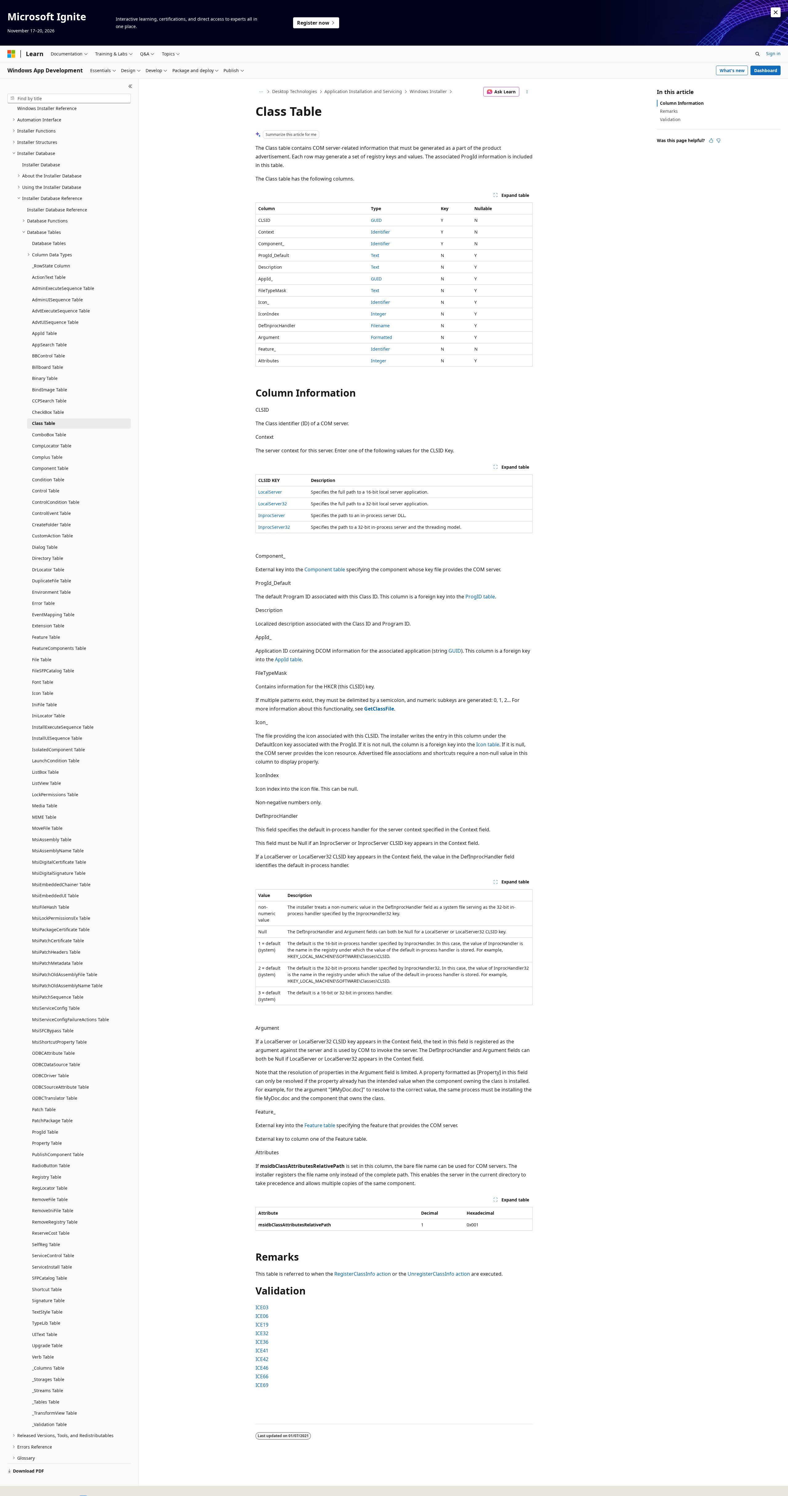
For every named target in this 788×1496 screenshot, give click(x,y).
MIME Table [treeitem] (44, 817)
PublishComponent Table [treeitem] (58, 1154)
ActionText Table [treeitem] (49, 277)
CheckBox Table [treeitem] (48, 412)
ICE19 (261, 1324)
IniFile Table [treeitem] (44, 704)
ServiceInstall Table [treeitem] (52, 1267)
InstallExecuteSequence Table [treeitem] (63, 727)
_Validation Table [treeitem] (49, 1424)
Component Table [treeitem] (50, 468)
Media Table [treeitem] (44, 806)
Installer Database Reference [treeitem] (57, 210)
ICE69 (261, 1385)
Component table (324, 569)
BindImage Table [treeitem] (49, 390)
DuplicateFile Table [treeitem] (51, 581)
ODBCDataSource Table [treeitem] (56, 1064)
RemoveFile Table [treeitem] (50, 1199)
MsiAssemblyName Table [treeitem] (58, 851)
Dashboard (765, 70)
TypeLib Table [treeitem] (46, 1323)
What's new (732, 70)
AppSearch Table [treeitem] (49, 345)
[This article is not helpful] (718, 140)
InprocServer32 (274, 527)
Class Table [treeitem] (43, 423)
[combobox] (69, 99)
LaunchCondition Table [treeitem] (55, 761)
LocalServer (270, 492)
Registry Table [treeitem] (46, 1177)
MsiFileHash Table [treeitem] (50, 907)
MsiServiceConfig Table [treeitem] (56, 1008)
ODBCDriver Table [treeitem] (50, 1075)
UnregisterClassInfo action (439, 1273)
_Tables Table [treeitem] (45, 1402)
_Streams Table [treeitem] (47, 1390)
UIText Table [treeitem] (44, 1334)
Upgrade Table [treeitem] (47, 1345)
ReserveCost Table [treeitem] (51, 1233)
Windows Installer (428, 91)
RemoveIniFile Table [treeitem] (52, 1210)
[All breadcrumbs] (260, 92)
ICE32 (261, 1333)
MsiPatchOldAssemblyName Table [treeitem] (67, 986)
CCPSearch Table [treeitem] (49, 401)
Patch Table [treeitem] (44, 1109)
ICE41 (261, 1350)
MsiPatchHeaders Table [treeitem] (56, 952)
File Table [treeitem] (41, 659)
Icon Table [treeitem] (42, 693)
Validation (670, 119)
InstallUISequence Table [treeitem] (57, 738)
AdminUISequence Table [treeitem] (57, 300)
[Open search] (757, 53)
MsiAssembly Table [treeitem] (51, 839)
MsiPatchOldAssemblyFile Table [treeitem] (64, 974)
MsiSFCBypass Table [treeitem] (53, 1030)
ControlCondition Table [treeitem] (55, 502)
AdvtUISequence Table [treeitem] (55, 322)
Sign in (773, 53)
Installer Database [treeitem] (41, 165)
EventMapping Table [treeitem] (53, 615)
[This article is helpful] (711, 140)
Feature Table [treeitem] (46, 637)
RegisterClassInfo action (362, 1273)
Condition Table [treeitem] (48, 480)
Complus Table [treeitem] (47, 457)
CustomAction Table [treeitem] (52, 536)
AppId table (288, 659)
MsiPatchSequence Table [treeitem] (57, 997)
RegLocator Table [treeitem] (49, 1188)
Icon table (487, 744)
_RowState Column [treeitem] (51, 266)
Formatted (381, 337)
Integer (378, 314)
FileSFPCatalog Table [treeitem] (53, 671)
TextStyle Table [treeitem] (47, 1312)
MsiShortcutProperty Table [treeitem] (59, 1042)
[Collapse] (130, 86)
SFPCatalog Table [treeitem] (49, 1278)
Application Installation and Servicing (363, 91)
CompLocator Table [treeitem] (51, 446)
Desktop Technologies (294, 91)
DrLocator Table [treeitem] (48, 570)
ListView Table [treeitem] (46, 783)
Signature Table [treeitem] (48, 1300)
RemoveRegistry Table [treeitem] (55, 1222)
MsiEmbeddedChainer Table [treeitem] (61, 884)
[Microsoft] (11, 54)
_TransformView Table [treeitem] (54, 1413)
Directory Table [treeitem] (47, 558)
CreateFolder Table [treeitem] (51, 525)
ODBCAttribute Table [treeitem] (53, 1053)
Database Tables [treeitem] (49, 243)
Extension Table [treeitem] (48, 626)
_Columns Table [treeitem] (48, 1368)
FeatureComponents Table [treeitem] (59, 648)
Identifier (380, 232)
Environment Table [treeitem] (51, 592)
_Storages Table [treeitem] (48, 1379)
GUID (376, 220)
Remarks (669, 111)
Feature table (319, 1125)
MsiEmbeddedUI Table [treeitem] (55, 896)
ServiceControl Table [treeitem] (53, 1255)
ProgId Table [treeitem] (45, 1132)
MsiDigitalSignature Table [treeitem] (59, 873)
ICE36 (261, 1342)
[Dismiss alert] (776, 12)
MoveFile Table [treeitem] (47, 828)
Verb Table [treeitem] (43, 1357)
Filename (380, 325)
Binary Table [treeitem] (45, 378)
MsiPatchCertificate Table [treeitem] (58, 941)
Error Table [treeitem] (43, 603)
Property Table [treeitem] (47, 1143)
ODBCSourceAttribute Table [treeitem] (60, 1087)
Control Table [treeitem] (45, 491)
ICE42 (261, 1359)
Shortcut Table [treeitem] (47, 1289)
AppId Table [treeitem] (44, 333)
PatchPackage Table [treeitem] (52, 1120)
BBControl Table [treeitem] (48, 356)
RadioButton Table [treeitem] (51, 1165)
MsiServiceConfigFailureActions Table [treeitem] (70, 1019)
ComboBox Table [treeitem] (49, 435)
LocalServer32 (272, 504)
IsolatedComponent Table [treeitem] (58, 749)
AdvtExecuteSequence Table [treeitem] (61, 311)
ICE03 (261, 1307)
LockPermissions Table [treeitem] (55, 794)
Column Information (682, 103)
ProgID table (480, 596)
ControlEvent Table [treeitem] (51, 513)
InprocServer (271, 515)
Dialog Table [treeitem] (45, 547)
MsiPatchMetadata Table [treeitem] (57, 963)
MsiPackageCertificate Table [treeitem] (61, 929)
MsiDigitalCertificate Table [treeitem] (59, 862)
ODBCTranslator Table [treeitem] (54, 1098)
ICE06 (261, 1316)
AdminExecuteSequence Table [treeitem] (63, 288)
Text (375, 255)
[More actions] (527, 92)
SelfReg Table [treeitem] (46, 1244)
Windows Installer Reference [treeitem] (47, 108)
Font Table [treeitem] (42, 682)
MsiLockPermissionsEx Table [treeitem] (61, 918)
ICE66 (261, 1376)
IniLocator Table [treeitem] (48, 716)
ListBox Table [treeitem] (45, 772)
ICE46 (261, 1367)
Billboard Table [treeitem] (47, 367)
